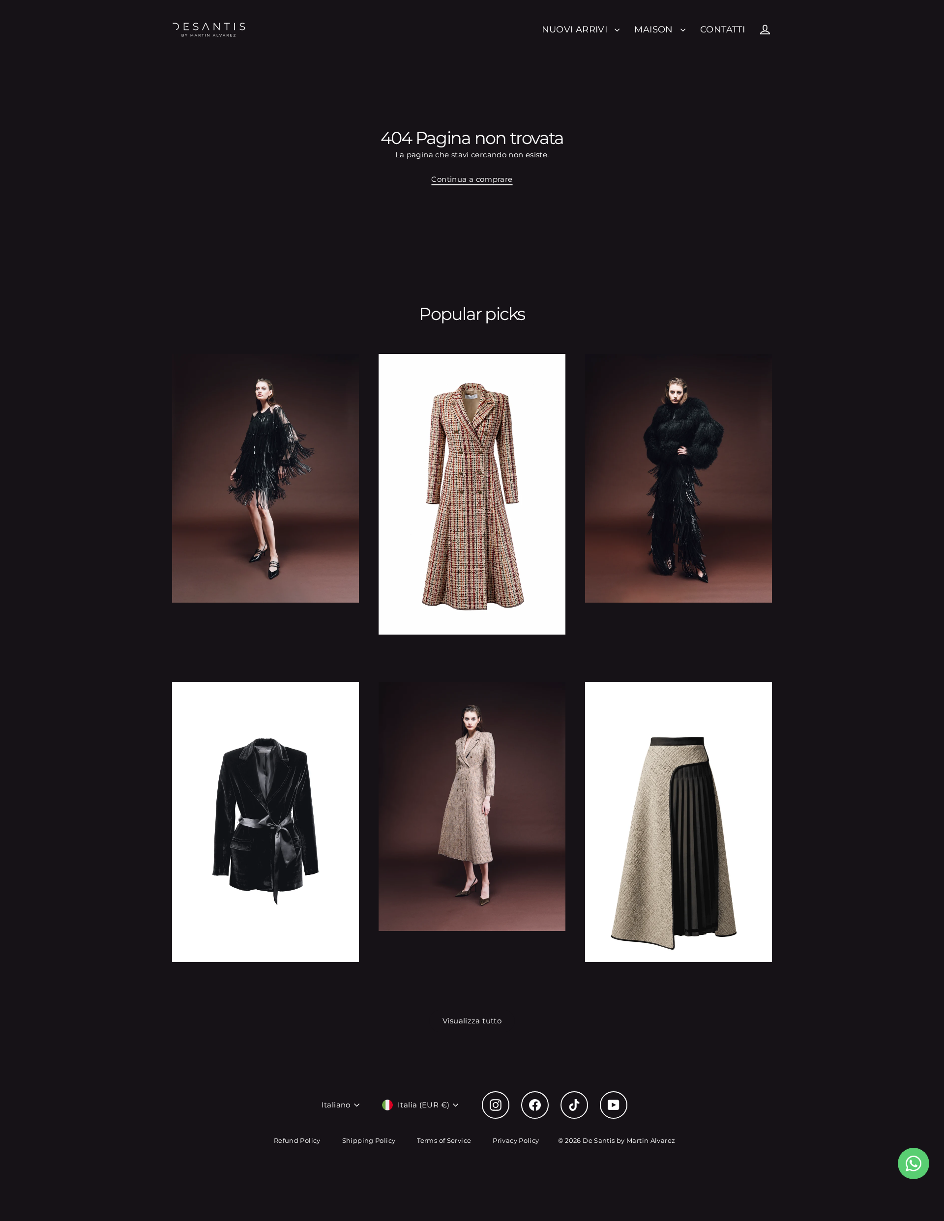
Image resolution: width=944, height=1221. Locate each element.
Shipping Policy (369, 1140)
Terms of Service (444, 1140)
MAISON (655, 29)
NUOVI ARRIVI (576, 29)
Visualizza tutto (472, 1020)
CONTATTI (722, 29)
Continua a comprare (471, 179)
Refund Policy (297, 1140)
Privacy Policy (516, 1140)
